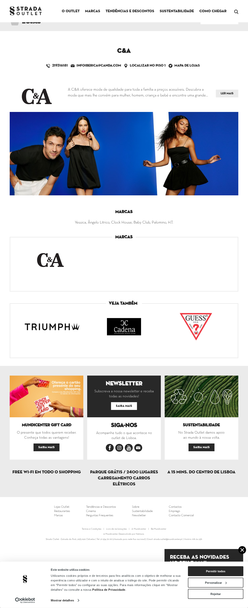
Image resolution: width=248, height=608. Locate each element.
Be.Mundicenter (158, 529)
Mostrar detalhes (62, 600)
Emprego (174, 511)
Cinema (91, 511)
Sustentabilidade (177, 11)
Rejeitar (215, 594)
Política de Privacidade (108, 589)
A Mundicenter (139, 529)
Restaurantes (62, 511)
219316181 (60, 65)
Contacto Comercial (181, 515)
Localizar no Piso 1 (148, 65)
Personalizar (213, 582)
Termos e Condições (91, 529)
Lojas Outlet (61, 507)
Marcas (92, 11)
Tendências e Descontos (130, 11)
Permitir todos (215, 571)
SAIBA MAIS (46, 447)
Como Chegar (212, 11)
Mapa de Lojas (187, 65)
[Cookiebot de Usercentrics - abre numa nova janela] (25, 600)
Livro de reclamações (116, 529)
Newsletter (139, 515)
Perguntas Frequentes (99, 515)
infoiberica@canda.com (99, 65)
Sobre (135, 507)
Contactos (175, 507)
